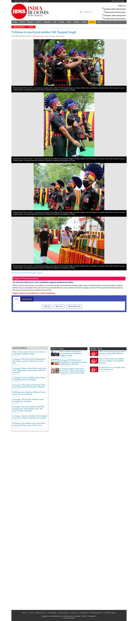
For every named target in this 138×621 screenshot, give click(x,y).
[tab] (16, 299)
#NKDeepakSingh (28, 273)
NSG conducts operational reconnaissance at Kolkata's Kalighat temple (29, 353)
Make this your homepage (118, 1)
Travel (84, 22)
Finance (30, 22)
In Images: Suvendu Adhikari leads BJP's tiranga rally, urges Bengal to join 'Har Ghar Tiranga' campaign (29, 409)
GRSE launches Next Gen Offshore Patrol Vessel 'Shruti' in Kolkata (29, 393)
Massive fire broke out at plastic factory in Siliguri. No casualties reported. (111, 361)
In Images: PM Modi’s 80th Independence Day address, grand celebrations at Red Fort (29, 361)
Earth (69, 22)
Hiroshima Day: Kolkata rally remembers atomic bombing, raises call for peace (29, 424)
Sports (38, 22)
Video (99, 22)
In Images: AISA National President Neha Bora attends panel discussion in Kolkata (29, 386)
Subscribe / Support (110, 613)
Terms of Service (63, 613)
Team (31, 613)
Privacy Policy (52, 613)
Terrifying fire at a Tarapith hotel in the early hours (112, 368)
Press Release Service (96, 613)
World (61, 22)
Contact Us (74, 613)
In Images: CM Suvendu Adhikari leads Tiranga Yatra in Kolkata (28, 400)
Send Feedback (83, 613)
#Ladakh (39, 273)
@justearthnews (38, 36)
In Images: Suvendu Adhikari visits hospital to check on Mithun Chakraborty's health (30, 417)
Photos (92, 22)
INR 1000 (59, 306)
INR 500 (47, 306)
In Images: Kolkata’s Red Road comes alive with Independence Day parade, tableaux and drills (29, 370)
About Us (25, 613)
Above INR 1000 (74, 306)
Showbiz (47, 22)
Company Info (92, 616)
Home (15, 22)
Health (76, 22)
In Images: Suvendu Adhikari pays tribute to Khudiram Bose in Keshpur (29, 378)
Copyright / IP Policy (80, 616)
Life (54, 22)
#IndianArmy (16, 273)
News (22, 22)
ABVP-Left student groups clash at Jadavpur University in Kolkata (112, 352)
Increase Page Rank (69, 618)
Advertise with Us (40, 613)
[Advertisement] (43, 332)
